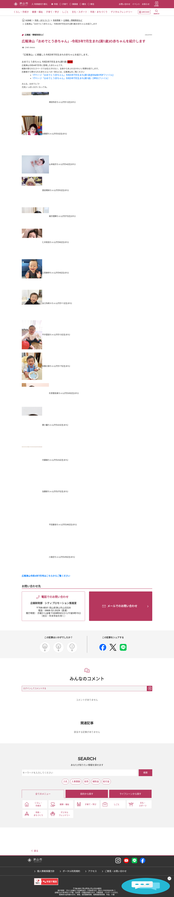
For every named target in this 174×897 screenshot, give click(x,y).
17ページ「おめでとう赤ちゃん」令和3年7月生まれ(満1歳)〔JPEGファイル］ (71, 78)
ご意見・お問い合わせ (116, 871)
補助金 (95, 781)
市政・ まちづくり (38, 814)
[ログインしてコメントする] (149, 688)
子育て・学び (90, 804)
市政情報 (56, 20)
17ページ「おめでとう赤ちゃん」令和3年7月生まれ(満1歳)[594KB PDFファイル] (73, 75)
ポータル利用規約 (71, 871)
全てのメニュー (43, 793)
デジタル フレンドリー (64, 814)
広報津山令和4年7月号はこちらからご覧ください (46, 575)
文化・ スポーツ (143, 804)
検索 (145, 772)
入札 (65, 781)
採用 (86, 781)
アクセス (92, 871)
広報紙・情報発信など (72, 20)
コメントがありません (87, 699)
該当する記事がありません (87, 732)
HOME (28, 20)
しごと (116, 804)
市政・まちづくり (42, 20)
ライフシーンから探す (130, 793)
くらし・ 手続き (38, 804)
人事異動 (76, 781)
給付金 (106, 781)
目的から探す (86, 793)
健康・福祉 (64, 804)
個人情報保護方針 (46, 871)
